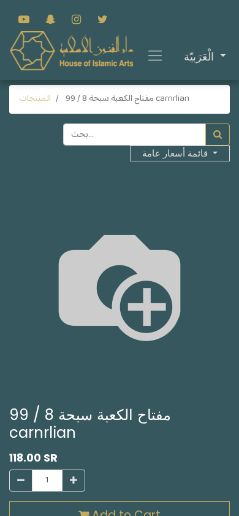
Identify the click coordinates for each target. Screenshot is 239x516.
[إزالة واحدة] (20, 481)
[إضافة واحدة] (73, 481)
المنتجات (35, 98)
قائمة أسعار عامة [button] (176, 153)
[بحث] (217, 134)
